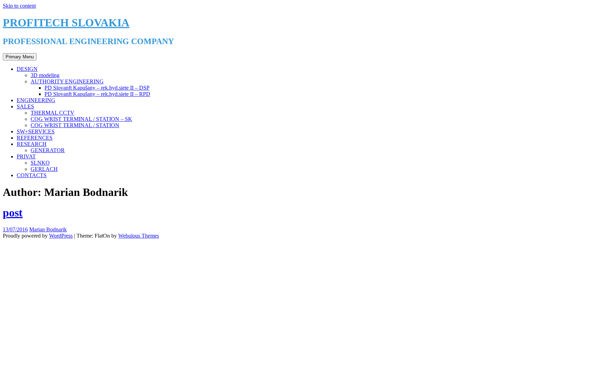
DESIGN (27, 69)
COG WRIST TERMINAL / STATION (75, 125)
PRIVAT (26, 156)
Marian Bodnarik (48, 229)
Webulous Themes (138, 236)
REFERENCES (35, 138)
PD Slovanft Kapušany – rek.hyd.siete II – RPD (97, 94)
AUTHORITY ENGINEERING (67, 81)
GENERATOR (48, 150)
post (13, 212)
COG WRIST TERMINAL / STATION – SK (81, 119)
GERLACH (44, 169)
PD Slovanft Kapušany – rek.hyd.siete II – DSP (97, 88)
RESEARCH (32, 144)
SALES (25, 106)
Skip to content (19, 6)
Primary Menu (20, 56)
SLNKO (40, 163)
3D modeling (45, 75)
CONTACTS (32, 175)
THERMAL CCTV (52, 113)
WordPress (61, 236)
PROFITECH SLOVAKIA (66, 22)
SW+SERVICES (36, 131)
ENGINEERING (36, 100)
